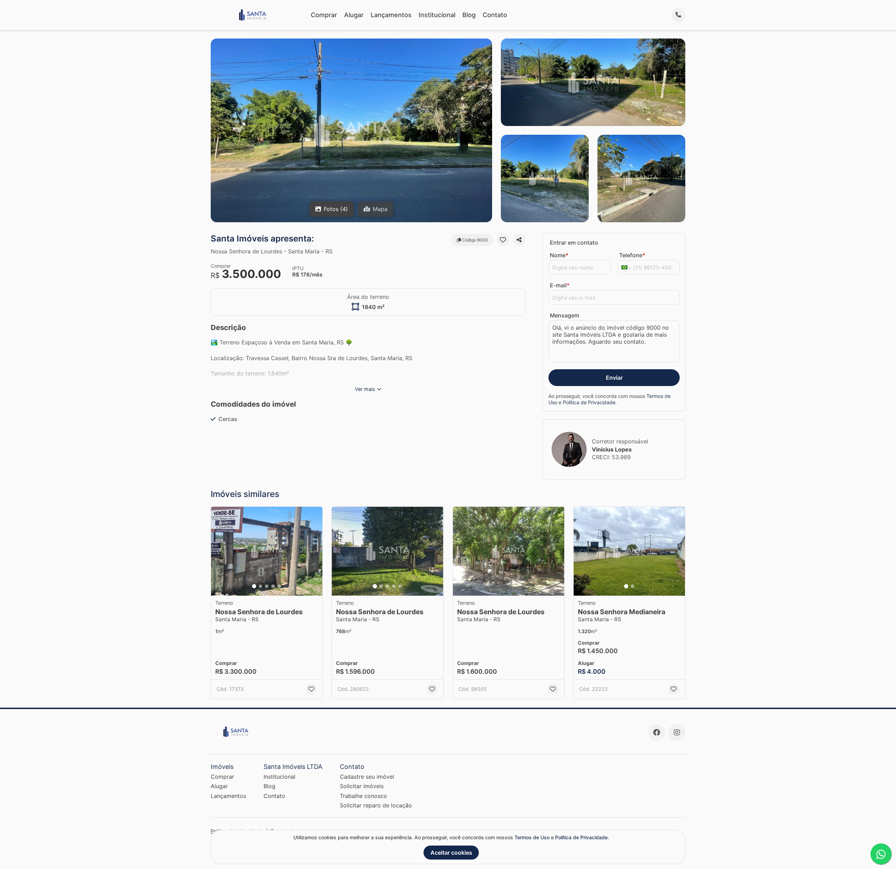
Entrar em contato (574, 242)
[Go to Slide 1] (254, 586)
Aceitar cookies (451, 852)
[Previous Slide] (218, 551)
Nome (559, 255)
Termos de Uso (532, 837)
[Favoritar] (503, 239)
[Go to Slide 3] (266, 586)
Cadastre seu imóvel (367, 776)
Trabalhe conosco (363, 795)
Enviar (614, 377)
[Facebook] (656, 732)
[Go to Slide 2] (260, 586)
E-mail (559, 285)
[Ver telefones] (678, 15)
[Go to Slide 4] (273, 586)
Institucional (437, 15)
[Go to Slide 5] (279, 586)
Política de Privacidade (589, 402)
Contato (495, 15)
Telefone (632, 255)
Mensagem (564, 315)
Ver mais (365, 389)
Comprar (324, 15)
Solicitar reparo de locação (376, 805)
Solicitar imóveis (362, 786)
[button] (266, 551)
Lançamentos (391, 15)
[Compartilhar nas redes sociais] (519, 239)
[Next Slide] (315, 551)
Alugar (354, 15)
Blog (469, 15)
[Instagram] (676, 732)
